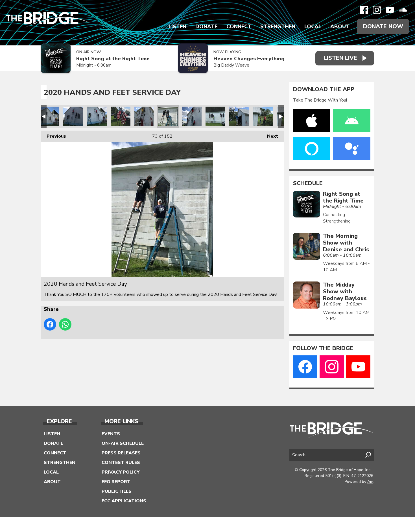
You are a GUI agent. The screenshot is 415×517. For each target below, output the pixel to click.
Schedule (308, 183)
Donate (206, 26)
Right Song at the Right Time (113, 59)
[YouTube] (390, 10)
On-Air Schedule (123, 443)
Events (111, 434)
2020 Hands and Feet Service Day (49, 116)
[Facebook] (364, 10)
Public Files (117, 491)
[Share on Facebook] (50, 324)
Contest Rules (121, 462)
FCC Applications (124, 501)
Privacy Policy (120, 472)
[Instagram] (377, 10)
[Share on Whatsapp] (65, 324)
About (340, 26)
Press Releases (121, 453)
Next (269, 136)
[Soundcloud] (403, 10)
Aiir (370, 481)
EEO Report (116, 482)
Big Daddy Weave (231, 65)
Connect (238, 26)
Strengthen (277, 26)
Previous (53, 136)
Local (312, 26)
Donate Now (383, 26)
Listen (177, 26)
